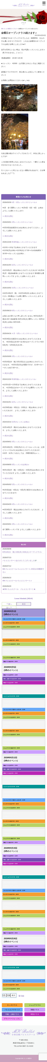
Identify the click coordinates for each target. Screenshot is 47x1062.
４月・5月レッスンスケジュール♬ (25, 333)
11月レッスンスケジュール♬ (22, 265)
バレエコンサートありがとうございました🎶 (20, 560)
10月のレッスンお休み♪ (21, 422)
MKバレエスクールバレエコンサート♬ (17, 581)
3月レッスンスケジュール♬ (22, 222)
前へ (10, 604)
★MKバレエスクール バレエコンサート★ (19, 589)
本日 (24, 604)
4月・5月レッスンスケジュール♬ (24, 202)
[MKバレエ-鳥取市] (23, 3)
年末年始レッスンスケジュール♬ (24, 242)
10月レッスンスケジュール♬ (23, 288)
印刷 (21, 996)
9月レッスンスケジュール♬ (22, 442)
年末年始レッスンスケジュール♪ (24, 379)
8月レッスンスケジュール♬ (22, 310)
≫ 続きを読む (8, 216)
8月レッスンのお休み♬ (21, 464)
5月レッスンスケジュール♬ (22, 484)
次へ (8, 608)
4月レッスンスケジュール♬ (22, 504)
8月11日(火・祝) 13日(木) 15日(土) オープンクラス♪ (22, 552)
